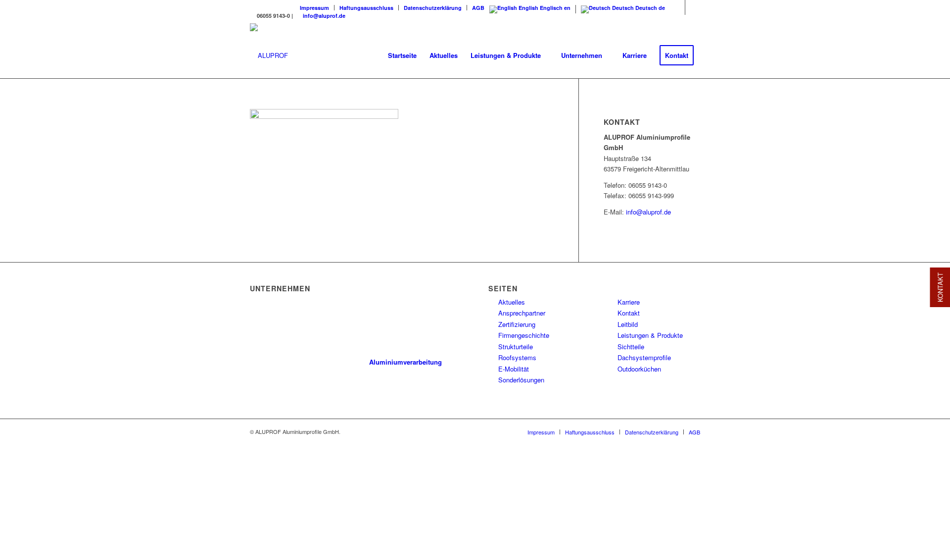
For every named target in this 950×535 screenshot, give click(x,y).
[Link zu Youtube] (692, 7)
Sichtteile (631, 346)
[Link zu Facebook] (677, 7)
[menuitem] (314, 7)
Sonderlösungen (521, 379)
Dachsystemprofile (644, 357)
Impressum (314, 7)
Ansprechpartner (521, 313)
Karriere (629, 302)
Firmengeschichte (523, 335)
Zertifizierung (516, 324)
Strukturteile (515, 346)
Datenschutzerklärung (433, 7)
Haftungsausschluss (366, 7)
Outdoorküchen (639, 369)
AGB (478, 7)
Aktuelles (511, 302)
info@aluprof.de (324, 15)
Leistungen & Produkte (650, 335)
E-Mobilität (513, 369)
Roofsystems (517, 357)
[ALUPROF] (269, 55)
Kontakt (629, 313)
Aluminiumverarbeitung (405, 362)
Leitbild (628, 324)
